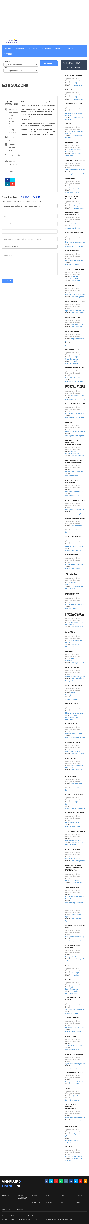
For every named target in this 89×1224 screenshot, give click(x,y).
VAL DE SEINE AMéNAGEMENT (71, 574)
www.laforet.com (78, 455)
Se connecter (9, 54)
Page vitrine (20, 48)
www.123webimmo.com (80, 1084)
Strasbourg (6, 1209)
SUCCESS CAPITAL (71, 142)
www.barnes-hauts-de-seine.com (73, 992)
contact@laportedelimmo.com (75, 413)
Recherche (33, 48)
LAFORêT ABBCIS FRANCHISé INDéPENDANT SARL (73, 442)
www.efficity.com (78, 754)
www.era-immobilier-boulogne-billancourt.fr (72, 717)
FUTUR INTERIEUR (72, 667)
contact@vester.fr (77, 83)
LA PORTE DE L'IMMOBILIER (75, 404)
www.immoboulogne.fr (73, 550)
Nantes (49, 1203)
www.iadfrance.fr (78, 626)
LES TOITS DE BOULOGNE (74, 368)
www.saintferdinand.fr (73, 228)
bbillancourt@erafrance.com (75, 713)
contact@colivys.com (72, 859)
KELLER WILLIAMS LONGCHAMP (71, 481)
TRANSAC (68, 1088)
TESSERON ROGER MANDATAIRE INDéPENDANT (71, 1106)
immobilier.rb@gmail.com (74, 260)
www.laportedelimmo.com (74, 417)
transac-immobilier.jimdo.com (72, 1099)
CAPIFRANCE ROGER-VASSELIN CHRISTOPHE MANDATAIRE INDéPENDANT (73, 868)
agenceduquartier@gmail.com (75, 1064)
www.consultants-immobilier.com (75, 843)
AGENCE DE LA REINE (73, 537)
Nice (62, 1203)
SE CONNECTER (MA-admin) (63, 1219)
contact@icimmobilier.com (74, 604)
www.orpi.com (77, 280)
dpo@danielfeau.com (72, 822)
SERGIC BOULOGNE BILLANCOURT (72, 198)
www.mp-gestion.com (79, 297)
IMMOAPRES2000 (71, 555)
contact (58, 48)
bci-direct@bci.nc (76, 973)
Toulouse (20, 1209)
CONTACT (37, 1219)
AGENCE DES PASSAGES (73, 685)
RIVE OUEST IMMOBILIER (74, 233)
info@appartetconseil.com (74, 1027)
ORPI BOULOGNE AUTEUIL (74, 269)
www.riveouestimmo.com (74, 246)
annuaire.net (12, 1183)
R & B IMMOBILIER (72, 251)
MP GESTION (70, 285)
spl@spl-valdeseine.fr (70, 583)
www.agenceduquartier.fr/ (74, 1068)
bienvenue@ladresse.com (74, 471)
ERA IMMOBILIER (71, 704)
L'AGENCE (68, 422)
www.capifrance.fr (78, 882)
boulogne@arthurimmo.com (75, 957)
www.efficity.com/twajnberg (75, 737)
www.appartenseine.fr (73, 1050)
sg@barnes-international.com (72, 988)
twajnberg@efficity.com (73, 733)
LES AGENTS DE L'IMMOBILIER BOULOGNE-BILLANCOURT (76, 387)
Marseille (80, 1196)
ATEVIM (68, 124)
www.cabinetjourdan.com (74, 903)
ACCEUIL (5, 1219)
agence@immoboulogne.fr (74, 546)
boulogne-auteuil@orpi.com (71, 277)
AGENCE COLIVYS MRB (73, 849)
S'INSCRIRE (47, 1219)
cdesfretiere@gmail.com (73, 377)
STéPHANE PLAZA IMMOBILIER (76, 160)
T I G (66, 907)
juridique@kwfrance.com (74, 491)
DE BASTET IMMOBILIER (74, 795)
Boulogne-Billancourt (22, 1197)
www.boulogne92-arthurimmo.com (75, 960)
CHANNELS (69, 1147)
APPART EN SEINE (71, 1036)
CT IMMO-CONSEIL (72, 776)
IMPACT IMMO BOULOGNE (75, 518)
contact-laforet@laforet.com (72, 452)
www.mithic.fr (77, 327)
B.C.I (67, 966)
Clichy (34, 1196)
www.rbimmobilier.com (73, 264)
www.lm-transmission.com (71, 362)
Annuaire (7, 48)
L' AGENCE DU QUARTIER (74, 1054)
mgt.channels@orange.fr (73, 1156)
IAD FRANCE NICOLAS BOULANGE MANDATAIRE (74, 614)
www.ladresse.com (71, 475)
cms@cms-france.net (71, 659)
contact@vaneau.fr (77, 97)
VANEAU (68, 90)
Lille (48, 1196)
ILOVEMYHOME (70, 758)
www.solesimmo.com (72, 192)
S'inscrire (70, 48)
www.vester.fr (77, 85)
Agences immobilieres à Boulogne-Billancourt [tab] (71, 65)
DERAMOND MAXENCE (73, 76)
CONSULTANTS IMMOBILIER (75, 831)
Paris (78, 1203)
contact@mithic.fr (77, 325)
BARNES (68, 980)
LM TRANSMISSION (72, 350)
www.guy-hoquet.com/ (72, 645)
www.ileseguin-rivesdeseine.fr (74, 587)
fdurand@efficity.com (72, 751)
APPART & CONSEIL (72, 1018)
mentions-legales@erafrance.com (73, 694)
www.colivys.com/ (78, 861)
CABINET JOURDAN (72, 887)
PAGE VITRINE (15, 1219)
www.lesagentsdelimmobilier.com (77, 399)
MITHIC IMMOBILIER (72, 317)
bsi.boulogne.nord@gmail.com (15, 155)
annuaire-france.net (21, 1216)
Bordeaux (6, 1196)
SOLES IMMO (70, 178)
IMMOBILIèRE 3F (71, 651)
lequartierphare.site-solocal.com (72, 1141)
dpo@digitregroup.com (73, 880)
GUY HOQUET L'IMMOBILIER (70, 632)
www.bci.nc (76, 975)
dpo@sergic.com (76, 206)
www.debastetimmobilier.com (75, 808)
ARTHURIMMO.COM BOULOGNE (72, 946)
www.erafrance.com (72, 699)
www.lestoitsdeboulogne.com (75, 381)
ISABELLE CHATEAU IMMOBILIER (72, 594)
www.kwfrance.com (72, 496)
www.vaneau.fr (77, 99)
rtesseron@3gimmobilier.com (75, 1118)
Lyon (63, 1196)
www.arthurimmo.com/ (73, 1013)
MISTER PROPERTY (72, 331)
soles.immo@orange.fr (73, 188)
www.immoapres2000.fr (73, 568)
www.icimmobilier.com (73, 608)
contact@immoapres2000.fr (74, 564)
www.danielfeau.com (72, 826)
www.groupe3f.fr (78, 663)
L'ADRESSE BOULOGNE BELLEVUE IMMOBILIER (73, 461)
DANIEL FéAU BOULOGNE (74, 813)
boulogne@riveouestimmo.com (76, 242)
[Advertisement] (44, 18)
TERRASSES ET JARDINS (73, 104)
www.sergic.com (78, 208)
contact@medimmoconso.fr (75, 1009)
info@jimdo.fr (75, 1096)
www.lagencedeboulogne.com (75, 436)
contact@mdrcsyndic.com (80, 395)
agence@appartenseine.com (75, 1045)
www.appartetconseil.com (74, 1031)
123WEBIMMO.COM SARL (74, 1072)
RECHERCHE (27, 1219)
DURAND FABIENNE (72, 742)
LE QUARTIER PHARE (72, 1126)
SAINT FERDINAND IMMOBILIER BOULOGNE (74, 213)
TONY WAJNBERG (71, 724)
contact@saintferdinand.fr (74, 224)
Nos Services (46, 48)
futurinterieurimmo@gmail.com (76, 677)
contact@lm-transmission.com (72, 358)
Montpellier (36, 1203)
